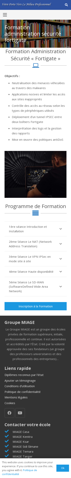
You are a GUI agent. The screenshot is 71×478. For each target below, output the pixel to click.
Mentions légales (16, 397)
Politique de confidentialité (23, 392)
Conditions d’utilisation (20, 386)
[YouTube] (20, 413)
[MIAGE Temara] (9, 451)
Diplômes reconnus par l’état (24, 375)
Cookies (10, 403)
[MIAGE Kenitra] (9, 436)
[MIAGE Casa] (9, 431)
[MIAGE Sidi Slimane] (9, 446)
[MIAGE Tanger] (9, 456)
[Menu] (5, 15)
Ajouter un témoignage (20, 380)
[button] (66, 5)
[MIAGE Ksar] (9, 441)
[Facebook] (9, 413)
